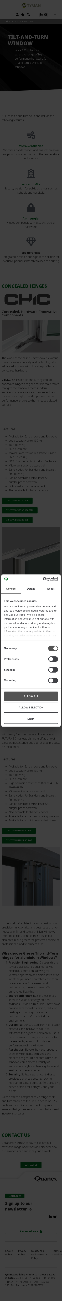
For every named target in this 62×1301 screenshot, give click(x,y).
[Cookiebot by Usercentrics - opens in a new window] (43, 579)
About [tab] (51, 588)
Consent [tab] (11, 588)
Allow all (31, 696)
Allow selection (31, 707)
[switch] (53, 659)
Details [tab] (31, 588)
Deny (31, 718)
